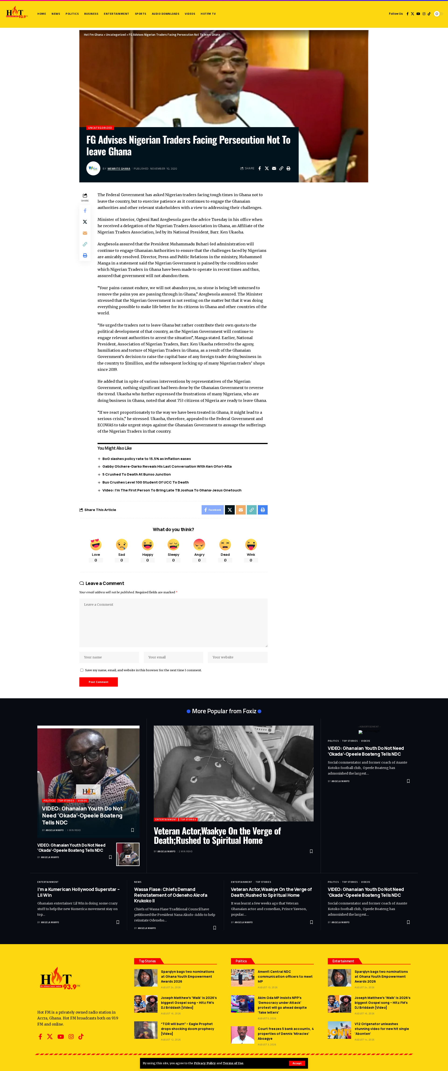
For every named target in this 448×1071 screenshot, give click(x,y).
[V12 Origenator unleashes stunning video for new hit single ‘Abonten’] (339, 1030)
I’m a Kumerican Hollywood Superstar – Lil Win (78, 892)
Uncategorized (100, 128)
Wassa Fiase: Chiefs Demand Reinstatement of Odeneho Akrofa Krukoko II (170, 895)
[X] (412, 13)
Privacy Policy (205, 1063)
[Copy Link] (281, 168)
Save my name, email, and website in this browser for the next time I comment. (143, 670)
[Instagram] (424, 13)
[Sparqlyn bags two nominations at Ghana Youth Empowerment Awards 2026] (146, 978)
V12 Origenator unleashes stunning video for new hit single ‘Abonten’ (382, 1029)
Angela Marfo (55, 830)
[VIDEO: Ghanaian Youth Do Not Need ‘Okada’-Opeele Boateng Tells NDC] (88, 782)
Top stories (66, 800)
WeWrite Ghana (119, 168)
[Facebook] (407, 13)
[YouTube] (418, 13)
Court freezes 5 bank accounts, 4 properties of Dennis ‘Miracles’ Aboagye (286, 1033)
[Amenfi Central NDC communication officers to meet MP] (242, 978)
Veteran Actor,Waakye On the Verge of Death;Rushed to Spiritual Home (217, 835)
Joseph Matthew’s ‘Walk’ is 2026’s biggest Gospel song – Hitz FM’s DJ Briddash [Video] (189, 1002)
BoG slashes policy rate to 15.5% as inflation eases (146, 458)
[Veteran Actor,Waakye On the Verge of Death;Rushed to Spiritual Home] (234, 773)
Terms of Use (233, 1063)
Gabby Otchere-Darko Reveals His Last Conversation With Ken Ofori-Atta (167, 466)
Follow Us (396, 14)
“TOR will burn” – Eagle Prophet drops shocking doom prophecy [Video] (187, 1029)
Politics (49, 800)
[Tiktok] (429, 13)
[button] (297, 1063)
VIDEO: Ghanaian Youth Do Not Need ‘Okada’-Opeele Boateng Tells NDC (82, 815)
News (137, 882)
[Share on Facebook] (259, 168)
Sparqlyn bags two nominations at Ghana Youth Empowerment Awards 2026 (187, 976)
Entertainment (166, 819)
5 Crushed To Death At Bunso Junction (136, 474)
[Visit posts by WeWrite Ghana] (93, 168)
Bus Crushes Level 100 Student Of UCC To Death (145, 482)
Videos (82, 800)
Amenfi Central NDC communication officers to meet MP (285, 976)
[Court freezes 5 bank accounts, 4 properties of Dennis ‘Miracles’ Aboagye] (242, 1035)
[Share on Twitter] (266, 168)
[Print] (288, 168)
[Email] (274, 168)
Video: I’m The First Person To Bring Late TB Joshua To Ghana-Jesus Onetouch (172, 490)
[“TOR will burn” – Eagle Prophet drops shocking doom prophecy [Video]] (146, 1030)
